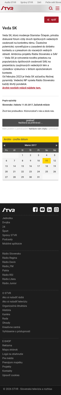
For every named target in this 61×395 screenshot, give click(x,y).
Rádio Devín (9, 262)
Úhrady (6, 322)
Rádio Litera (9, 279)
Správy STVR (26, 2)
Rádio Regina (9, 257)
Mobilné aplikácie (12, 243)
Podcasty (7, 239)
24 (3, 226)
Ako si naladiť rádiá (13, 297)
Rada (5, 318)
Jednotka (7, 218)
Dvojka (6, 222)
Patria (5, 270)
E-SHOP (6, 341)
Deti (39, 2)
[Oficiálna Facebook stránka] (35, 209)
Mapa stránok (10, 349)
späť (53, 19)
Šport (5, 231)
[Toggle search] (50, 8)
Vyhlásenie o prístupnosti (16, 331)
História (6, 310)
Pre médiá (7, 358)
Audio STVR (11, 2)
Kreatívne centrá (11, 327)
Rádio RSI (7, 274)
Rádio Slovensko (11, 253)
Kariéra (6, 314)
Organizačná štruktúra (14, 305)
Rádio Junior (9, 283)
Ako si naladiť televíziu (14, 301)
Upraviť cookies (10, 375)
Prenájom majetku (12, 362)
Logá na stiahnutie (12, 354)
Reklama (7, 345)
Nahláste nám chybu (38, 129)
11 (46, 160)
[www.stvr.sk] (8, 210)
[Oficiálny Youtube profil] (42, 209)
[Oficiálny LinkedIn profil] (49, 209)
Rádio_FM (7, 266)
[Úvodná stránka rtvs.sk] (7, 8)
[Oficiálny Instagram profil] (56, 209)
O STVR (6, 293)
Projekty (6, 366)
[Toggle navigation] (57, 8)
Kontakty (7, 370)
